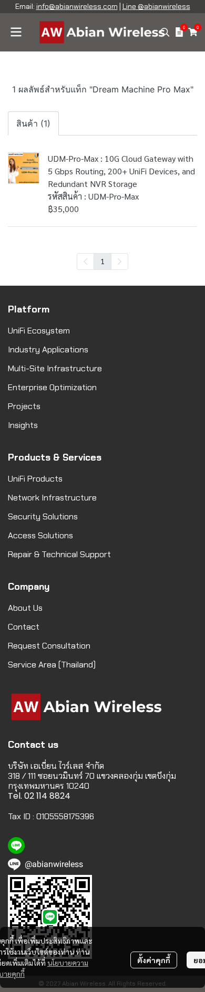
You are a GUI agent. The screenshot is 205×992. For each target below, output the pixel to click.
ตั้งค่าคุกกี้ (153, 960)
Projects (24, 406)
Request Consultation (49, 645)
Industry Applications (48, 349)
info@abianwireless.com (77, 6)
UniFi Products (35, 478)
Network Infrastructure (52, 497)
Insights (23, 425)
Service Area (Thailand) (52, 664)
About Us (25, 607)
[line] (16, 845)
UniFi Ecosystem (39, 330)
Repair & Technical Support (59, 554)
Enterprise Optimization (52, 387)
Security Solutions (43, 516)
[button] (165, 32)
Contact (23, 626)
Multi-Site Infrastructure (55, 368)
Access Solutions (40, 535)
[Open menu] (15, 32)
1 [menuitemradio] (102, 261)
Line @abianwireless (156, 6)
